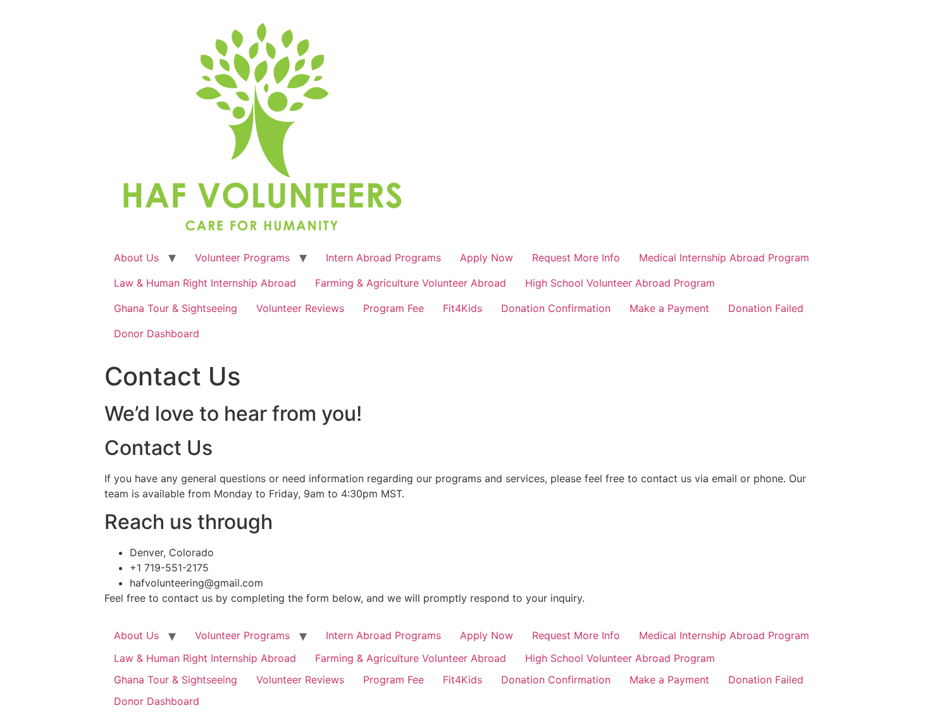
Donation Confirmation (556, 308)
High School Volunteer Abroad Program (620, 283)
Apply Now (486, 257)
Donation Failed (765, 308)
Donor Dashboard (156, 333)
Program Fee (393, 308)
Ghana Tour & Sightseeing (175, 308)
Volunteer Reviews (300, 308)
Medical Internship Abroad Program (724, 257)
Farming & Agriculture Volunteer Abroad (410, 283)
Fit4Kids (462, 308)
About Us (136, 257)
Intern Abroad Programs (383, 257)
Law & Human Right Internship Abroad (205, 283)
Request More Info (576, 257)
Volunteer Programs (242, 257)
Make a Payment (669, 308)
